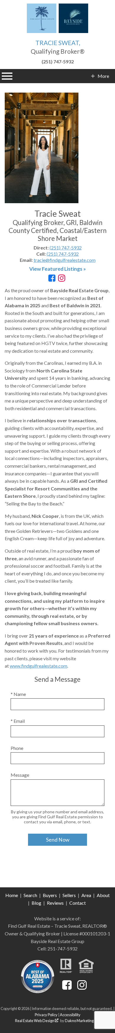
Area (86, 895)
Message (20, 775)
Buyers (50, 895)
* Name (18, 694)
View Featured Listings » (57, 269)
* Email (18, 721)
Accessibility (70, 1014)
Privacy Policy (46, 1014)
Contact (77, 903)
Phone (17, 748)
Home (11, 895)
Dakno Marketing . (82, 1020)
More (103, 76)
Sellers (69, 895)
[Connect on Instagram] (61, 280)
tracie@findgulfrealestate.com (65, 260)
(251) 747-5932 (66, 247)
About (103, 895)
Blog (36, 903)
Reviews (55, 903)
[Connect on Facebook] (51, 280)
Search (30, 895)
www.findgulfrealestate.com (38, 666)
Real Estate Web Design (35, 1020)
